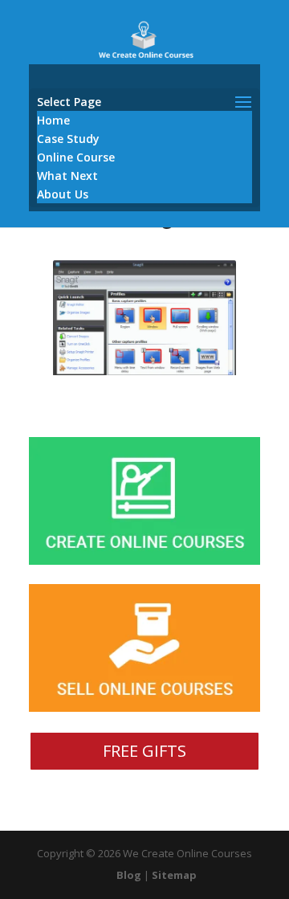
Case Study (68, 138)
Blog (128, 875)
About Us (62, 194)
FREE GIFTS (144, 751)
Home (53, 120)
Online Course (76, 157)
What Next (67, 175)
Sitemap (174, 875)
